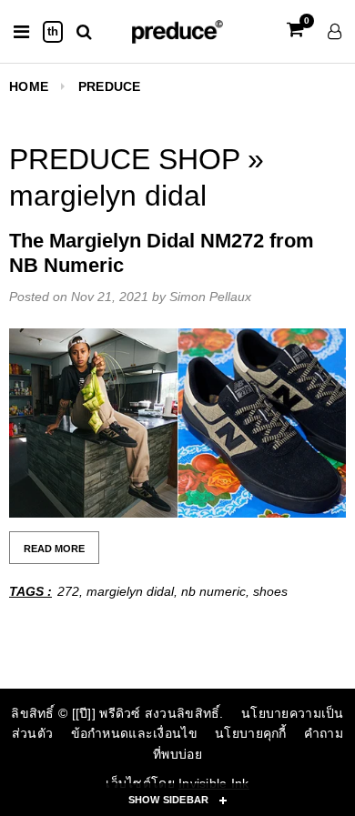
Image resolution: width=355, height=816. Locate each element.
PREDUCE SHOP (124, 159)
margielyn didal (130, 591)
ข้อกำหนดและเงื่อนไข (134, 733)
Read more (54, 548)
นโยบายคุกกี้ (251, 733)
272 (68, 591)
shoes (270, 591)
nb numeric (213, 591)
